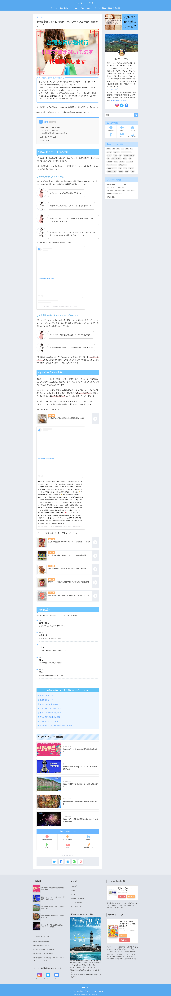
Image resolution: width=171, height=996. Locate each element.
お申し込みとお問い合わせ (49, 704)
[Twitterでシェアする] (54, 861)
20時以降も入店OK (111, 171)
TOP (56, 8)
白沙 (122, 149)
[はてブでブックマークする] (67, 861)
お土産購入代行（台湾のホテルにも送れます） (56, 133)
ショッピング (129, 161)
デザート (131, 168)
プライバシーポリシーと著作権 (44, 949)
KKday (132, 171)
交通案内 (122, 130)
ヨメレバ (127, 928)
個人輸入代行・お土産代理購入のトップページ (56, 725)
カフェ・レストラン (112, 165)
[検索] (136, 115)
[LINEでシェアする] (74, 861)
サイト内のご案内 (112, 89)
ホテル (76, 8)
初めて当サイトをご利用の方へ (44, 953)
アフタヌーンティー (112, 168)
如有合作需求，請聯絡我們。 (120, 100)
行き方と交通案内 (100, 8)
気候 (108, 158)
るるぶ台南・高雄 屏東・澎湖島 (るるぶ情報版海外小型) (127, 924)
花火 (130, 158)
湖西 (114, 149)
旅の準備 (109, 152)
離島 (131, 149)
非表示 (53, 122)
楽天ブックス (125, 940)
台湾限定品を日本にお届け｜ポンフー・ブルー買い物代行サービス (49, 959)
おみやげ (89, 8)
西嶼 (127, 149)
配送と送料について (47, 700)
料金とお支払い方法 (47, 696)
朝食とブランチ (122, 165)
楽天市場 (122, 896)
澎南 (118, 149)
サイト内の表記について (42, 945)
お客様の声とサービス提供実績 (50, 713)
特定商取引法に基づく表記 (49, 721)
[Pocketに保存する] (80, 861)
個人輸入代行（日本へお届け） (51, 130)
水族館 (126, 171)
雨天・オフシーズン (116, 158)
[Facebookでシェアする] (61, 861)
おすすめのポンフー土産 (48, 137)
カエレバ (125, 892)
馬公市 (108, 149)
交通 (120, 155)
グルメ (82, 8)
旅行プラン (116, 152)
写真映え (121, 171)
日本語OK (109, 161)
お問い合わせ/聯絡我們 (41, 941)
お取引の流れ (44, 140)
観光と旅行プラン (65, 8)
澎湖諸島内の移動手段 (129, 155)
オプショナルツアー (126, 152)
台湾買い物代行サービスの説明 (50, 127)
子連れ (125, 158)
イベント (109, 155)
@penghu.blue (39, 978)
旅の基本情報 (111, 130)
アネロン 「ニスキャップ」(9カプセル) (126, 889)
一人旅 (115, 155)
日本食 (125, 168)
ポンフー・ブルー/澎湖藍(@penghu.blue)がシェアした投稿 (60, 306)
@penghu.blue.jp (57, 978)
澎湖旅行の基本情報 (114, 8)
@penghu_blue (47, 978)
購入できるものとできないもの (50, 708)
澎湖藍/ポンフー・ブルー (45, 526)
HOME (87, 987)
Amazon (131, 896)
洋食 (120, 168)
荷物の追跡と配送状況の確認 (50, 717)
